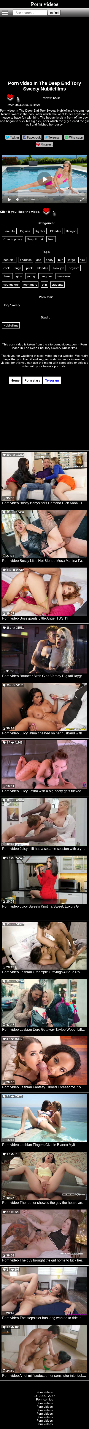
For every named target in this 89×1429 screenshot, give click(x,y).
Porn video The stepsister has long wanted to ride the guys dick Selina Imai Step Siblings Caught (44, 1318)
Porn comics (44, 1399)
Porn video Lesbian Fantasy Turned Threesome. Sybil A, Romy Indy (44, 1087)
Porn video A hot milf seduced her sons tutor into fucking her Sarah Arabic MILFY (44, 1375)
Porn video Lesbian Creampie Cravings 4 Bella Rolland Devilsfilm (44, 972)
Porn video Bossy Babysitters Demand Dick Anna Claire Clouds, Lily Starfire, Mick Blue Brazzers (44, 503)
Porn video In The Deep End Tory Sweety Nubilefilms (44, 86)
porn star (60, 366)
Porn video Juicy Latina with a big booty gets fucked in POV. (44, 791)
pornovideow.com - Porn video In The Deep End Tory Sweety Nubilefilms (49, 346)
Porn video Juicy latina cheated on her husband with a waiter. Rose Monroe (44, 733)
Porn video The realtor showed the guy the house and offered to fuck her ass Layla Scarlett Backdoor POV (44, 1203)
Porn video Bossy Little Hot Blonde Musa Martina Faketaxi (44, 561)
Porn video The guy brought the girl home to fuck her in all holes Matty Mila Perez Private (44, 1260)
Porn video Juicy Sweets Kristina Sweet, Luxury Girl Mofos (44, 906)
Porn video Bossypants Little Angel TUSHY (35, 618)
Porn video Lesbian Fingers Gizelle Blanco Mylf (38, 1145)
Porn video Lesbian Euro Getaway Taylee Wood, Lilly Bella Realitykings (44, 1029)
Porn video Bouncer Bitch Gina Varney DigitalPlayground (44, 676)
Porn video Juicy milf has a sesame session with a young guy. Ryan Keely (44, 849)
